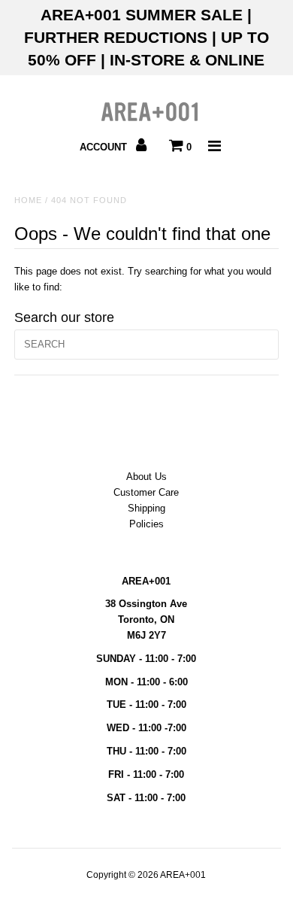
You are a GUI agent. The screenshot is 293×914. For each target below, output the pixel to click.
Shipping (146, 508)
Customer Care (146, 492)
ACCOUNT (105, 147)
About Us (146, 476)
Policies (146, 524)
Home (28, 200)
